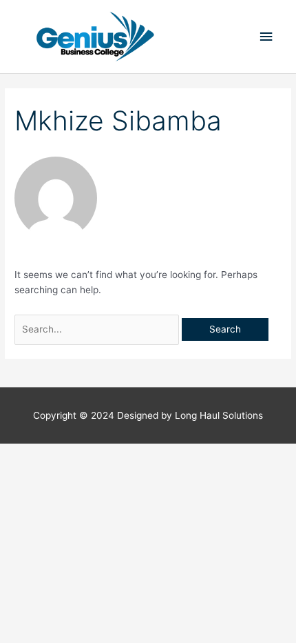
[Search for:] (98, 329)
